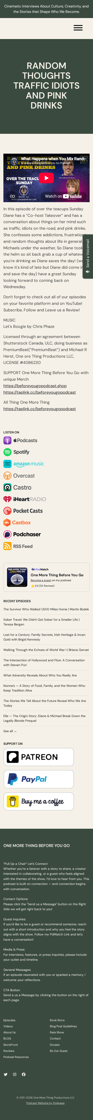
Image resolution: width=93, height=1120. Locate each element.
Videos (8, 1026)
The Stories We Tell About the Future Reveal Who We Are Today (44, 703)
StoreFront (10, 1045)
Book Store (57, 1020)
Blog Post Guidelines (63, 1026)
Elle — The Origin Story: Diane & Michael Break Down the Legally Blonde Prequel (44, 718)
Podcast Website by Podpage (45, 1103)
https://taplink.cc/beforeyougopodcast (39, 392)
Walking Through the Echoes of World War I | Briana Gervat (46, 650)
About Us (9, 1032)
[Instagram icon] (14, 1074)
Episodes (9, 1020)
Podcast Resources (16, 1057)
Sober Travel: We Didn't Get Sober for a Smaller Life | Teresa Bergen (41, 622)
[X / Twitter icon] (5, 1074)
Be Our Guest (58, 1051)
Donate (55, 1045)
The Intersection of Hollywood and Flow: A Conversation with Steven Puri (44, 662)
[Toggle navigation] (78, 28)
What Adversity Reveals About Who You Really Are (40, 675)
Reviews (8, 1051)
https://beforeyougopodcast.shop (35, 386)
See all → (10, 731)
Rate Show (57, 1032)
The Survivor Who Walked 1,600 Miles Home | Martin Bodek (46, 609)
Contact (55, 1038)
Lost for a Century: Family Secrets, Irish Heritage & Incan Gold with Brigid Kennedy (44, 637)
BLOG (7, 1038)
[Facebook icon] (23, 1074)
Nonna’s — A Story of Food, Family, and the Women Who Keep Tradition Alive (44, 688)
